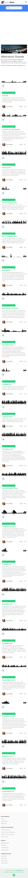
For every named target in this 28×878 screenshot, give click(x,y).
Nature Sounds (4, 836)
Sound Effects (4, 821)
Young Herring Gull (8, 526)
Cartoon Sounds (4, 849)
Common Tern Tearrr (8, 716)
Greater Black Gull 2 (8, 680)
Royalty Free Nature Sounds (7, 834)
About (17, 872)
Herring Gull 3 (6, 270)
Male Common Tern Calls (10, 308)
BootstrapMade (12, 872)
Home (2, 818)
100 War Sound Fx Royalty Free (8, 832)
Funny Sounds (4, 860)
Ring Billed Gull (7, 604)
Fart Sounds (4, 845)
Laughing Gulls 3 (7, 416)
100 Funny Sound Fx (5, 829)
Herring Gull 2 (6, 167)
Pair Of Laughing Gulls (9, 202)
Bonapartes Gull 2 (8, 756)
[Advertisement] (14, 26)
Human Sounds (4, 847)
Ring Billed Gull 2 (8, 449)
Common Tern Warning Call (11, 129)
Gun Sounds (4, 856)
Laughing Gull (6, 384)
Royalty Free (4, 823)
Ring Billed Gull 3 (8, 345)
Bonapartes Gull (7, 643)
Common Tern (6, 564)
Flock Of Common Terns (10, 488)
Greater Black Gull (8, 791)
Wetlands (5, 95)
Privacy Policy (22, 872)
